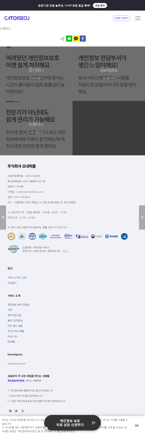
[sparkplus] (108, 73)
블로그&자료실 (15, 320)
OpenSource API (17, 363)
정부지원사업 (14, 315)
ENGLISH (12, 336)
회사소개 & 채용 (16, 331)
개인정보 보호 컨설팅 (18, 304)
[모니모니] (36, 73)
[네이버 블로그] (16, 411)
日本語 (11, 341)
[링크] (17, 18)
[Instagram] (22, 411)
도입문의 (12, 283)
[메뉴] (138, 18)
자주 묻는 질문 (15, 325)
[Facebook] (10, 411)
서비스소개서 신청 (17, 277)
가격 (10, 310)
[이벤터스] (36, 128)
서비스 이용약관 (33, 380)
